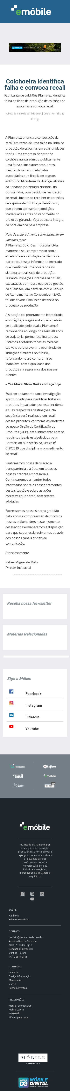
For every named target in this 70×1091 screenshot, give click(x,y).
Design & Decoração (20, 976)
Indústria (13, 972)
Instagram (33, 705)
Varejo (12, 984)
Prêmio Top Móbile (18, 919)
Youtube (32, 729)
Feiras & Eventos (18, 988)
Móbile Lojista (16, 1009)
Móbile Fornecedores (20, 1005)
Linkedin (32, 717)
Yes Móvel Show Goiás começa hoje (34, 384)
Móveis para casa (18, 1017)
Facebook (33, 694)
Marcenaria (15, 980)
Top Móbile (14, 1013)
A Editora (14, 915)
